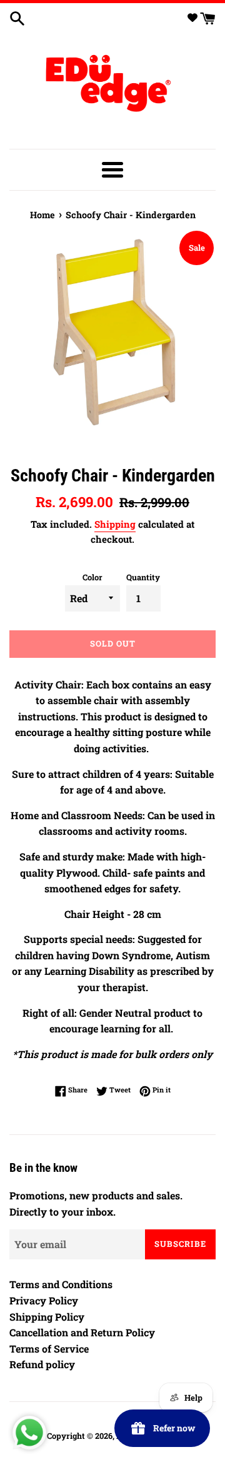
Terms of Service (49, 1348)
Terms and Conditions (60, 1284)
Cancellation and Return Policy (82, 1332)
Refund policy (42, 1364)
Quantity (143, 577)
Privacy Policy (43, 1300)
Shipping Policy (46, 1316)
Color (92, 577)
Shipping (115, 524)
